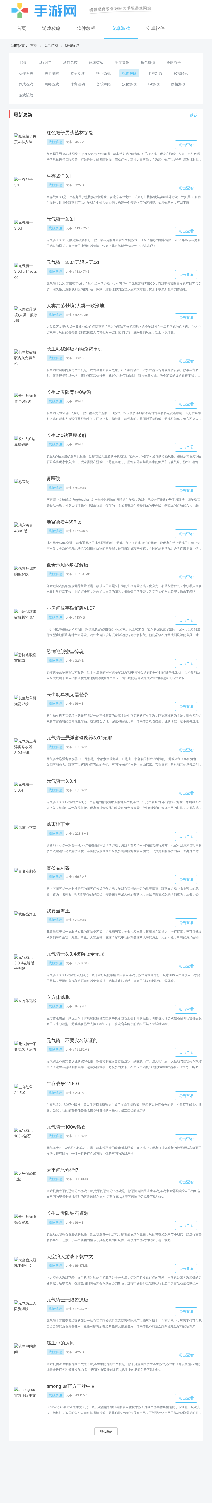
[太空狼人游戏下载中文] (25, 1268)
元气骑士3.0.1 (61, 219)
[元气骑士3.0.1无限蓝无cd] (25, 274)
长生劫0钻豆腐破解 (67, 435)
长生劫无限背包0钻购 (69, 392)
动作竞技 (70, 62)
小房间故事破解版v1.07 (71, 608)
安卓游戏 (120, 28)
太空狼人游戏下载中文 (70, 1256)
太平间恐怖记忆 (63, 1170)
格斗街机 (103, 73)
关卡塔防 (51, 73)
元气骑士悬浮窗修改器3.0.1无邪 (79, 737)
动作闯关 (26, 73)
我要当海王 (58, 910)
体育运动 (77, 84)
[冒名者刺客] (25, 879)
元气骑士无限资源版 (67, 1299)
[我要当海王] (25, 922)
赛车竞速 (77, 73)
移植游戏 (178, 84)
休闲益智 (96, 62)
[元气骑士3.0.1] (25, 231)
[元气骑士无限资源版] (25, 1311)
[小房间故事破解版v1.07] (25, 620)
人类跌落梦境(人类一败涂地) (76, 305)
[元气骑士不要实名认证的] (25, 1052)
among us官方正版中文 (71, 1386)
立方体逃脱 (58, 997)
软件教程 (86, 28)
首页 (21, 28)
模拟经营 (181, 73)
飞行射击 (44, 62)
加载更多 (106, 1431)
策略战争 (173, 62)
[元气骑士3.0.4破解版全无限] (25, 966)
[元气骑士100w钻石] (25, 1139)
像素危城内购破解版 (67, 565)
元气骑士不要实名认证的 (72, 1040)
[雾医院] (25, 490)
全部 (22, 62)
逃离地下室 (58, 824)
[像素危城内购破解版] (25, 577)
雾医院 (53, 478)
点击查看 (186, 144)
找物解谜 (72, 45)
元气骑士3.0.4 (61, 781)
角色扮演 (148, 62)
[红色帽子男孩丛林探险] (25, 144)
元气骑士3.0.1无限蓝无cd (73, 262)
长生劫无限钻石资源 (67, 1213)
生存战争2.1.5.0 (63, 1083)
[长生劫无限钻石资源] (25, 1225)
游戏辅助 (26, 95)
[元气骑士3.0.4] (25, 793)
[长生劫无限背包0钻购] (25, 404)
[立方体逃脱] (25, 1009)
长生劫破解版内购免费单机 (74, 348)
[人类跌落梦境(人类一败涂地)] (25, 317)
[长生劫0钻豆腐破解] (25, 447)
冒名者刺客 (58, 867)
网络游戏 (51, 84)
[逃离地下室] (25, 836)
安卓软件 (155, 28)
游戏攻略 (51, 28)
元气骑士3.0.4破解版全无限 (75, 954)
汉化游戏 (129, 84)
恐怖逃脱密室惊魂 (65, 651)
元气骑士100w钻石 (66, 1127)
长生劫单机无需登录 (67, 694)
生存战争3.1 (59, 176)
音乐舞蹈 (103, 84)
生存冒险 (122, 62)
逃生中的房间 (60, 1342)
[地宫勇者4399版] (25, 534)
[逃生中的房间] (25, 1355)
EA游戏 (154, 84)
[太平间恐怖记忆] (25, 1182)
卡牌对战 (155, 73)
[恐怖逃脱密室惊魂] (25, 663)
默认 (194, 115)
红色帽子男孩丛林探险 (70, 132)
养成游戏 (26, 84)
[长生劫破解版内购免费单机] (25, 361)
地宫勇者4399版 (64, 522)
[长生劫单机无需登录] (25, 706)
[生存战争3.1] (25, 188)
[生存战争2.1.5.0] (25, 1095)
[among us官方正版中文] (25, 1398)
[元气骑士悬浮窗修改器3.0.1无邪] (25, 749)
